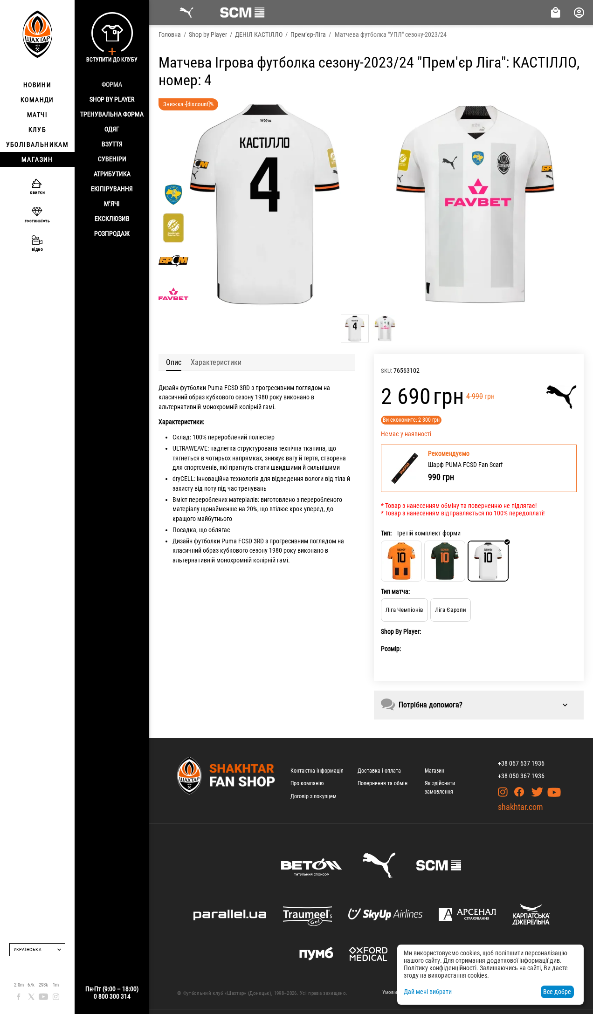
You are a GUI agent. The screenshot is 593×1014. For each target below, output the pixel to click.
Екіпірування (112, 188)
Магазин (434, 770)
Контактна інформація (317, 770)
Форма (112, 84)
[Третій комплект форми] (488, 561)
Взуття (112, 144)
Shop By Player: (401, 631)
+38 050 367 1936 (521, 776)
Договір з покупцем (313, 796)
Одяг (111, 129)
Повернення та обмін (382, 783)
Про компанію (307, 783)
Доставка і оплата (379, 770)
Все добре (557, 991)
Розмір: (391, 648)
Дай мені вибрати (428, 991)
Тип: (386, 533)
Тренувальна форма (112, 114)
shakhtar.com (520, 807)
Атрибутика (112, 174)
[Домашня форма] (401, 561)
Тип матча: (395, 591)
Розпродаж (112, 233)
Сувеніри (112, 159)
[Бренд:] (561, 397)
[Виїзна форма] (444, 561)
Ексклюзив (112, 218)
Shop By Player (112, 99)
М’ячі (112, 203)
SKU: (386, 370)
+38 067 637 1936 (521, 763)
